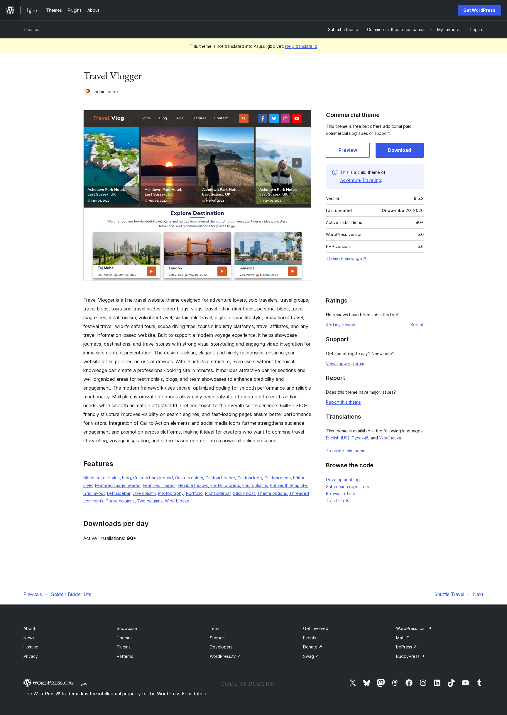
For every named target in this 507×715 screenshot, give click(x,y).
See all (417, 324)
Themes (31, 29)
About (29, 628)
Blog (126, 477)
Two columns (150, 500)
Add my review (340, 324)
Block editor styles (101, 477)
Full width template (288, 485)
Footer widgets (225, 485)
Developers (221, 646)
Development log (343, 479)
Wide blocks (177, 500)
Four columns (255, 485)
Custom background (153, 477)
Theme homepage (344, 258)
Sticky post (244, 493)
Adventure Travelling (360, 180)
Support (218, 637)
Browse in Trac (340, 493)
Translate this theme (346, 450)
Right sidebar (218, 493)
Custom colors (189, 477)
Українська (390, 437)
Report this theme (343, 402)
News (28, 637)
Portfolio (194, 493)
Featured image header (118, 485)
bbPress (406, 646)
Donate (312, 646)
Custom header (220, 477)
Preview (348, 150)
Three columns (120, 500)
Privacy (30, 656)
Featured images (159, 485)
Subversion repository (347, 486)
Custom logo (249, 477)
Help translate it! (301, 46)
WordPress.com (414, 628)
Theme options (272, 493)
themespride (105, 91)
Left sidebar (118, 493)
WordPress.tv (225, 656)
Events (309, 637)
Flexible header (193, 485)
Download (399, 150)
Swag (311, 656)
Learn (215, 628)
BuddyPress (410, 656)
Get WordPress (479, 10)
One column (144, 493)
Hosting (30, 646)
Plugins (124, 646)
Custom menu (277, 477)
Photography (171, 493)
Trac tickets (337, 500)
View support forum (345, 363)
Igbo (83, 683)
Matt (403, 637)
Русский (360, 437)
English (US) (337, 437)
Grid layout (94, 493)
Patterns (125, 656)
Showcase (127, 628)
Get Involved (315, 628)
